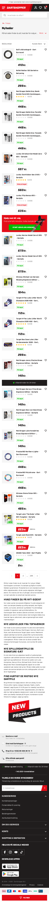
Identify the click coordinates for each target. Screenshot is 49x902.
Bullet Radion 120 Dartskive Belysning (27, 72)
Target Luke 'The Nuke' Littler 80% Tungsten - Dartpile (28, 515)
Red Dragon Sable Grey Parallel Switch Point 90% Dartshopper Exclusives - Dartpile (28, 114)
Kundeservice (9, 796)
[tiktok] (21, 852)
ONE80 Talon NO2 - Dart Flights (28, 553)
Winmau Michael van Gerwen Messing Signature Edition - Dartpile (27, 278)
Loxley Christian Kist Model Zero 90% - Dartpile (29, 155)
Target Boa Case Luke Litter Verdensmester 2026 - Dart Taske (27, 341)
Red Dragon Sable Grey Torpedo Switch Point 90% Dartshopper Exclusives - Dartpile (28, 134)
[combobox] (26, 15)
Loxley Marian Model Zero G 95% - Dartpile (29, 236)
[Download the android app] (10, 874)
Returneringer (7, 809)
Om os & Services (10, 824)
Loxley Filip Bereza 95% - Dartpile (26, 197)
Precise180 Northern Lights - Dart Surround (27, 453)
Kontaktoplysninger (9, 801)
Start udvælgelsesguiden (24, 227)
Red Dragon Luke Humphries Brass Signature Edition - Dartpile (27, 432)
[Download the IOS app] (10, 866)
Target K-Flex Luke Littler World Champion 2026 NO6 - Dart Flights (29, 299)
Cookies (40, 885)
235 (31, 576)
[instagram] (10, 852)
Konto (5, 831)
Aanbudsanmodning (9, 818)
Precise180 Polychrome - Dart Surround (28, 473)
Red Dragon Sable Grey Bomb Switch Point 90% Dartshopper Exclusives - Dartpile (28, 93)
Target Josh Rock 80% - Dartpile (29, 535)
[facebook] (5, 852)
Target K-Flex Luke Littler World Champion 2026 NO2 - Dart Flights (29, 320)
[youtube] (16, 852)
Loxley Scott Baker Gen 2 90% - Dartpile (28, 176)
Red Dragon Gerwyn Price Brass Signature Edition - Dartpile (28, 390)
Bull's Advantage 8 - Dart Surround (26, 51)
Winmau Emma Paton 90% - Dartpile (27, 494)
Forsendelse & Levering (11, 805)
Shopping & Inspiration (13, 838)
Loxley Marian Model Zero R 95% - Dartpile (29, 257)
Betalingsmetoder (9, 814)
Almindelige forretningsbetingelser (14, 885)
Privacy (32, 885)
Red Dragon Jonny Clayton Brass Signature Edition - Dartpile (29, 361)
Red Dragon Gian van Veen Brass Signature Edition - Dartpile (29, 411)
